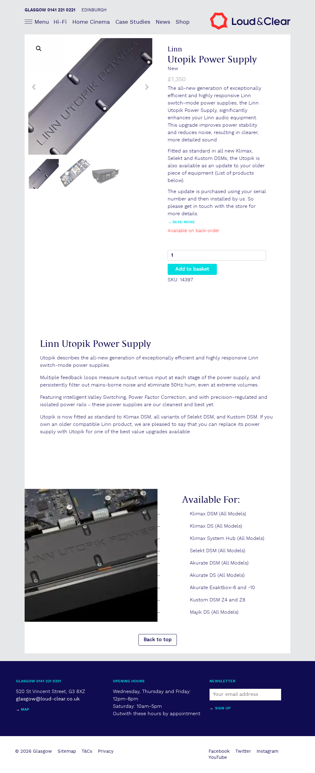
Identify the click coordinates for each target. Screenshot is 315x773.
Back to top (158, 639)
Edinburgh (94, 10)
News (163, 22)
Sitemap (67, 751)
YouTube (218, 757)
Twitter (243, 751)
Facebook (219, 751)
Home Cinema (91, 22)
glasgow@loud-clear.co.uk (48, 699)
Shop (182, 22)
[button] (38, 48)
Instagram (267, 751)
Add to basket (192, 269)
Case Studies (132, 22)
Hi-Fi (60, 22)
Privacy (106, 751)
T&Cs (87, 751)
